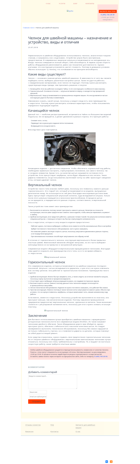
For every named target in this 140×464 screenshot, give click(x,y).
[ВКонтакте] (106, 461)
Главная (26, 28)
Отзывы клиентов (33, 425)
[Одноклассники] (111, 461)
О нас (48, 3)
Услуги (62, 3)
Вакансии (29, 431)
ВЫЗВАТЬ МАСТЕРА (108, 11)
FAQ (52, 425)
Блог (75, 3)
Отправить (36, 401)
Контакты (90, 3)
